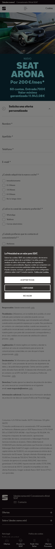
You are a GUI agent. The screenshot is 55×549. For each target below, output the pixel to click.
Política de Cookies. (41, 272)
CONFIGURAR (27, 288)
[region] (27, 275)
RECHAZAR (27, 296)
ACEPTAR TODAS (27, 280)
